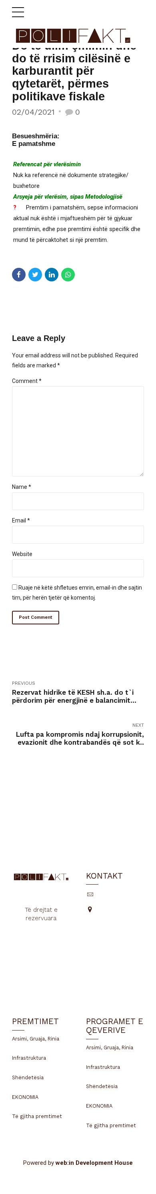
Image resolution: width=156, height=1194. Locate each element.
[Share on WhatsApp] (68, 274)
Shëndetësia (28, 1077)
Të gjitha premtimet (37, 1116)
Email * (21, 520)
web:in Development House (94, 1162)
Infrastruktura (29, 1058)
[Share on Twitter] (35, 274)
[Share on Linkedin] (51, 274)
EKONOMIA (25, 1097)
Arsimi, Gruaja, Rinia (35, 1039)
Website (22, 554)
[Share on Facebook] (19, 274)
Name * (21, 487)
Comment (27, 381)
